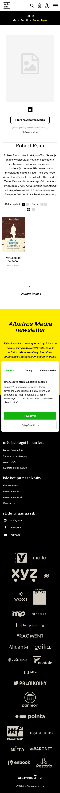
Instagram (16, 520)
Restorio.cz (9, 503)
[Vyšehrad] (17, 660)
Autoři (24, 20)
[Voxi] (20, 596)
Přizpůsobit (28, 425)
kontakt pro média (13, 450)
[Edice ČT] (30, 672)
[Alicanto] (19, 647)
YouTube (15, 534)
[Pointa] (30, 717)
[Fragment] (30, 636)
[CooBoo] (46, 575)
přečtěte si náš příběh (15, 467)
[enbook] (19, 763)
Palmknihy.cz (10, 485)
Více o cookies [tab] (48, 370)
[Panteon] (30, 700)
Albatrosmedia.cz (12, 491)
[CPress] (39, 614)
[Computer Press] (39, 596)
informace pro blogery (15, 456)
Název (35, 204)
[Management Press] (18, 614)
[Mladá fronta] (15, 733)
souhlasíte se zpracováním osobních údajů (30, 356)
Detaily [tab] (28, 370)
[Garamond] (41, 733)
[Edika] (43, 647)
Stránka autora (30, 132)
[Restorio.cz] (44, 763)
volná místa (9, 462)
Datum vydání (12, 204)
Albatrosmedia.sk (12, 497)
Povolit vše (30, 415)
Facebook (15, 527)
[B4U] (30, 625)
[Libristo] (16, 749)
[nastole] (42, 660)
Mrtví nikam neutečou (13, 259)
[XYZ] (24, 575)
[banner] (6, 5)
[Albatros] (20, 557)
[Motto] (39, 557)
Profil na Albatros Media (30, 120)
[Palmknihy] (30, 683)
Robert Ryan (13, 265)
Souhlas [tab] (10, 370)
